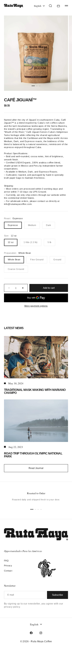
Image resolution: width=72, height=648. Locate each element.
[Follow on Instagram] (40, 632)
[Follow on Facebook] (31, 632)
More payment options (36, 306)
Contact (8, 571)
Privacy (8, 565)
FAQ (6, 560)
